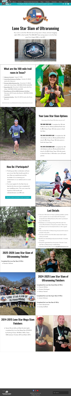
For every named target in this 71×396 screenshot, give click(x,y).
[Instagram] (35, 390)
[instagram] (66, 4)
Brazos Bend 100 (8, 87)
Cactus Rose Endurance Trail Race (12, 79)
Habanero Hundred (9, 77)
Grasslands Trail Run (9, 97)
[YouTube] (68, 4)
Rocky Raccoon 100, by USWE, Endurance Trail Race (16, 91)
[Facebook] (33, 390)
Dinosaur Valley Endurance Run (11, 83)
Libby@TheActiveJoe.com (62, 246)
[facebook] (63, 4)
